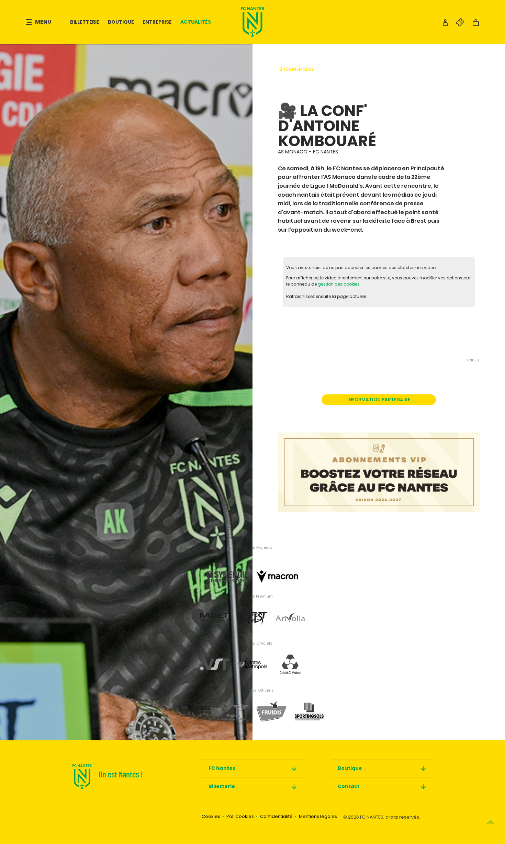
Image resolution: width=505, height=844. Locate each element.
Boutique (121, 22)
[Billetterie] (456, 24)
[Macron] (277, 565)
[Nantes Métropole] (252, 659)
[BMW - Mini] (233, 706)
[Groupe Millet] (214, 612)
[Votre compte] (445, 24)
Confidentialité (276, 816)
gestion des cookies (339, 284)
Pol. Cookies (240, 816)
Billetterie (84, 22)
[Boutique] (475, 24)
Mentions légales (318, 816)
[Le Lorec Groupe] (195, 706)
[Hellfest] (252, 612)
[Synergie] (227, 565)
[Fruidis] (271, 706)
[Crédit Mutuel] (290, 659)
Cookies (211, 816)
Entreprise (157, 22)
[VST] (214, 659)
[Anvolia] (290, 612)
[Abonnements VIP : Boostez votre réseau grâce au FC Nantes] (379, 465)
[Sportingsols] (309, 706)
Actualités (195, 22)
